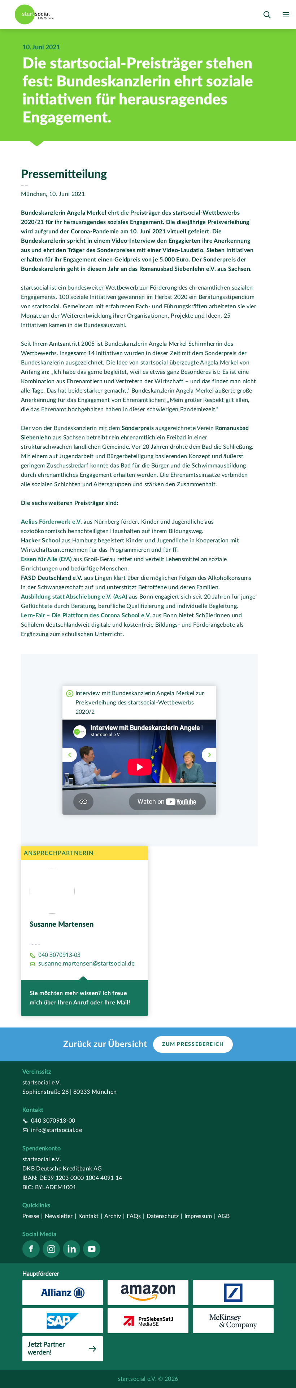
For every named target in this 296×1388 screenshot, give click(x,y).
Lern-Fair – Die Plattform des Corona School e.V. (87, 615)
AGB (224, 1216)
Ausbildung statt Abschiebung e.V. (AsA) (74, 597)
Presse (32, 1216)
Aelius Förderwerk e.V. (51, 522)
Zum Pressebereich (193, 1044)
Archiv (114, 1216)
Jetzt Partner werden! (46, 1349)
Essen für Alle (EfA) (46, 559)
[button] (69, 755)
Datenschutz (164, 1216)
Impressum (200, 1216)
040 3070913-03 (59, 955)
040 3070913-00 (53, 1121)
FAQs (135, 1216)
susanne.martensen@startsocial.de (86, 963)
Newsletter (60, 1216)
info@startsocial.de (56, 1130)
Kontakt (90, 1216)
